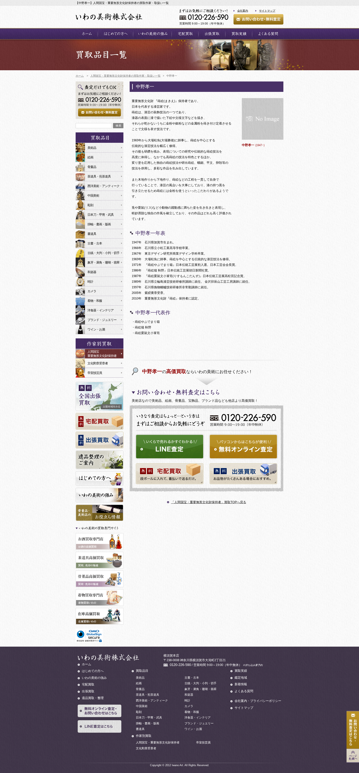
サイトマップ (267, 10)
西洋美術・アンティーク (103, 186)
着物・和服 (94, 300)
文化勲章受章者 (97, 363)
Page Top (353, 755)
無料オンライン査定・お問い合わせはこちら (99, 711)
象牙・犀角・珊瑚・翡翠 (103, 262)
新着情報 (241, 684)
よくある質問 (267, 33)
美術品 (91, 147)
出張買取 (212, 33)
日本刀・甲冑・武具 (100, 214)
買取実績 (238, 33)
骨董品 (91, 167)
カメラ (91, 291)
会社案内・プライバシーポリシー (258, 701)
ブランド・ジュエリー (102, 320)
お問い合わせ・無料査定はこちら (353, 730)
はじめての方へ (115, 33)
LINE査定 (169, 447)
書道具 (91, 233)
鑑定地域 (241, 677)
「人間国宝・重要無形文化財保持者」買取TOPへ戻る (208, 502)
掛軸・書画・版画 (99, 224)
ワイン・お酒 (96, 329)
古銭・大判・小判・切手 (103, 253)
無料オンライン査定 (243, 447)
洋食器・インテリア (100, 310)
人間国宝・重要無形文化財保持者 (158, 742)
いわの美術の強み (152, 33)
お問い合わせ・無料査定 (258, 19)
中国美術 (93, 195)
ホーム (87, 33)
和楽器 (91, 272)
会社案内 (242, 10)
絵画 (90, 157)
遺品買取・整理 (93, 698)
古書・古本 (94, 243)
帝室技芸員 (94, 373)
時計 (90, 281)
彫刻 (90, 205)
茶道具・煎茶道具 (99, 176)
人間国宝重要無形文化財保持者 (102, 354)
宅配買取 (185, 33)
